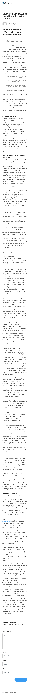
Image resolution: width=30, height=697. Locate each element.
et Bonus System (9, 40)
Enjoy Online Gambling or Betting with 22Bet (14, 41)
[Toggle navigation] (27, 3)
